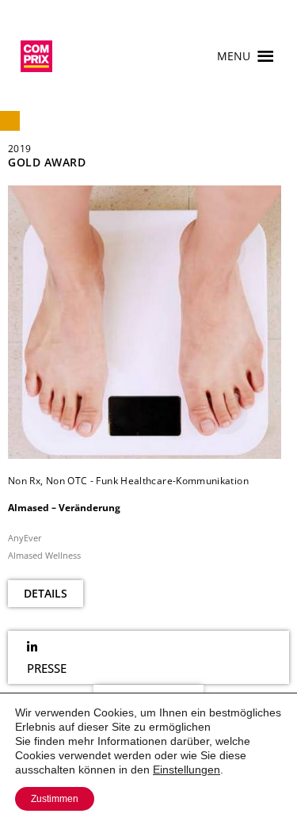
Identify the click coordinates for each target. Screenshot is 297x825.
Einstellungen (186, 769)
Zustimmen (54, 798)
